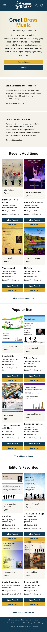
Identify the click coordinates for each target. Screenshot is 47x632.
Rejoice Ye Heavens (33, 424)
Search (23, 67)
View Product (12, 220)
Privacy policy (27, 623)
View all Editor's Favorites (23, 612)
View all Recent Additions (23, 298)
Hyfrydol (28, 268)
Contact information (17, 626)
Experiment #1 (31, 582)
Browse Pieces (23, 62)
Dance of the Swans (33, 202)
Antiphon (6, 516)
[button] (4, 5)
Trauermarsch (8, 268)
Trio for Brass (30, 358)
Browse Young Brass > (15, 103)
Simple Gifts (8, 356)
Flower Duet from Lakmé (10, 201)
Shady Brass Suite (10, 582)
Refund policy (38, 623)
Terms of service (32, 626)
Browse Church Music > (15, 140)
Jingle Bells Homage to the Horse (34, 515)
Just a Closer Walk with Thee (11, 426)
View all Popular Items (23, 456)
